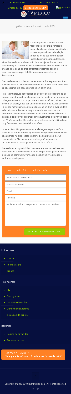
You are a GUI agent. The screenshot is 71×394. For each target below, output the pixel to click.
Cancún (10, 258)
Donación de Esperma (18, 308)
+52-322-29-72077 (49, 2)
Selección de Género (17, 315)
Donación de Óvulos (17, 302)
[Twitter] (38, 388)
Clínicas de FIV (15, 8)
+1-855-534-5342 (18, 2)
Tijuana (10, 271)
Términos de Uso (15, 340)
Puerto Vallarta (14, 264)
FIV (8, 290)
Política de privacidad (17, 334)
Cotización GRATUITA (35, 8)
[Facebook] (33, 388)
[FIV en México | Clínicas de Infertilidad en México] (35, 14)
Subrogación (13, 296)
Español (65, 7)
